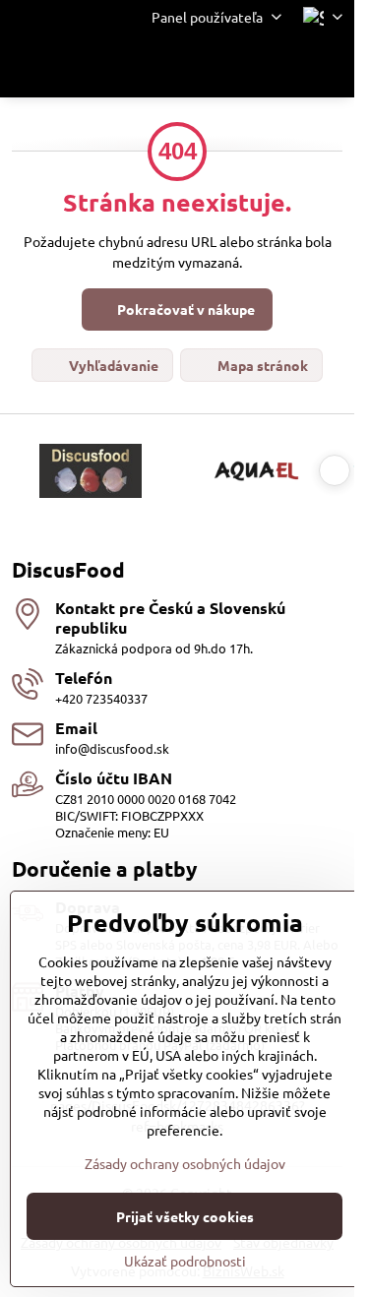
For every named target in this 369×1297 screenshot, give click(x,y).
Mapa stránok (261, 365)
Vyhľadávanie (112, 365)
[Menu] (330, 66)
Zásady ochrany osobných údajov (185, 1163)
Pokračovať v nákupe (184, 309)
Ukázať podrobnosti (185, 1260)
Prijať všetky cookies (185, 1216)
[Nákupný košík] (283, 66)
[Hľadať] (236, 66)
